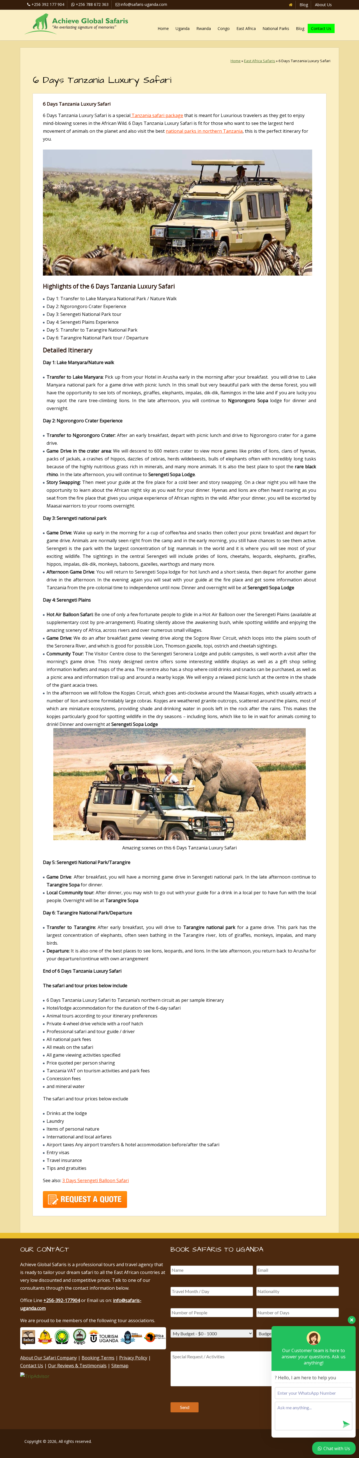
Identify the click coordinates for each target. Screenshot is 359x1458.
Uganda (183, 28)
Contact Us (321, 28)
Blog (304, 4)
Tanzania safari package (156, 115)
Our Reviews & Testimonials (77, 1365)
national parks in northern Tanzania (204, 131)
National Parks (276, 28)
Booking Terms (98, 1358)
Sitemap (119, 1365)
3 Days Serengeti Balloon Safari (95, 1180)
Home (163, 28)
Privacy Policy (133, 1358)
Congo (224, 28)
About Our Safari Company (48, 1358)
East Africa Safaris (259, 60)
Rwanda (203, 28)
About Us (323, 4)
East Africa (246, 28)
